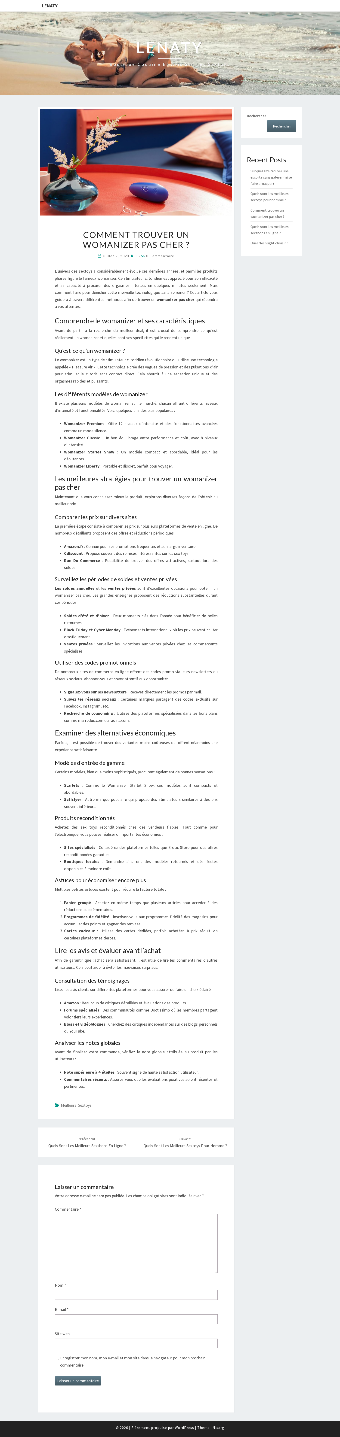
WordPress (184, 1427)
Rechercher (256, 115)
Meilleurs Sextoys (76, 1105)
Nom (60, 1285)
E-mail (62, 1309)
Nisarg (218, 1427)
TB (137, 256)
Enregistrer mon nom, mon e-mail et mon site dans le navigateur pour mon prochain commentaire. (132, 1361)
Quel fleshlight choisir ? (269, 243)
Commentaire (68, 1209)
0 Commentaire (160, 256)
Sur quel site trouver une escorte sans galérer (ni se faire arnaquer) (271, 177)
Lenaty (50, 6)
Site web (62, 1333)
